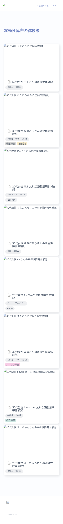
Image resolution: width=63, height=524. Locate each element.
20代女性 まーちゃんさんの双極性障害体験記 (29, 427)
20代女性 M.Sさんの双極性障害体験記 (25, 150)
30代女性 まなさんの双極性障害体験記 (25, 316)
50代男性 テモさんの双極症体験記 (23, 46)
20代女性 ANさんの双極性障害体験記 (24, 259)
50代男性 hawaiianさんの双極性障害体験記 (28, 371)
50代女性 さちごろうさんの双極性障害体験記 (29, 207)
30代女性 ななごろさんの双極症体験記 (25, 95)
